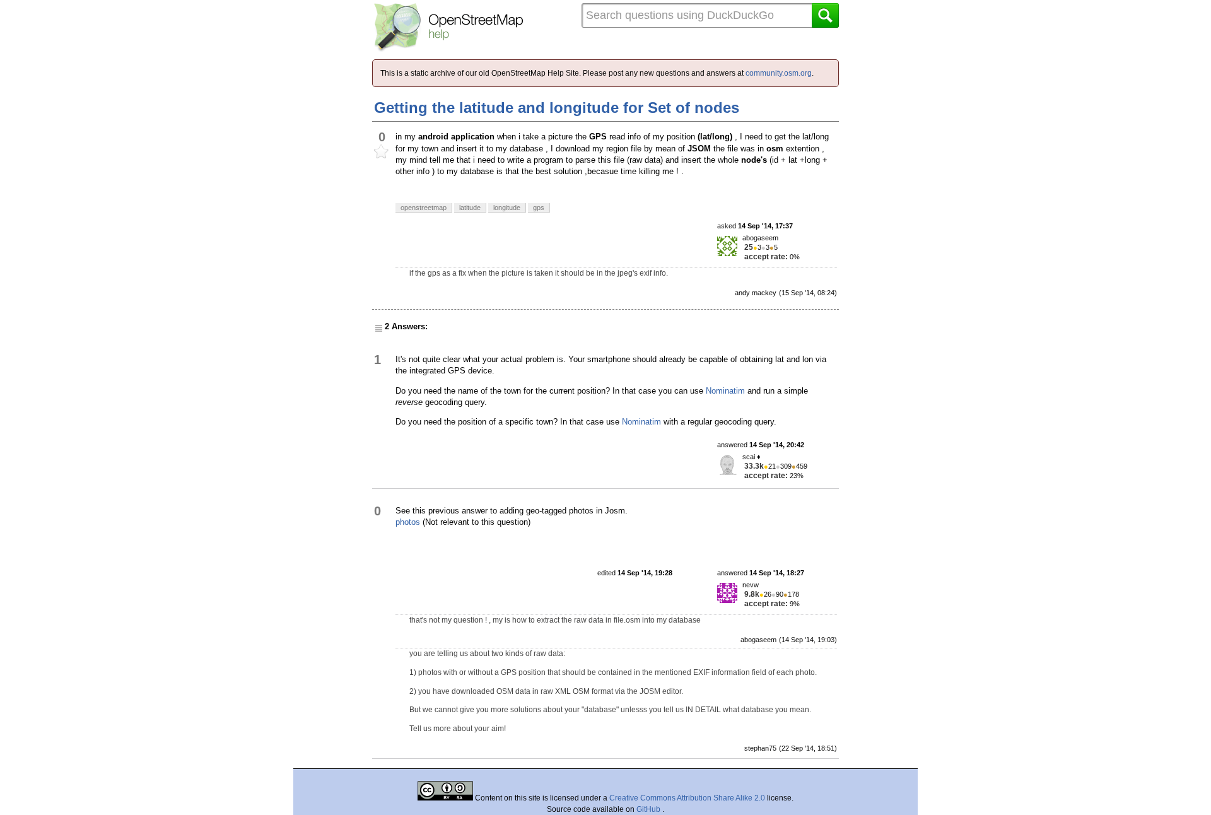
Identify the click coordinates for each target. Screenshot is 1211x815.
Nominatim (725, 391)
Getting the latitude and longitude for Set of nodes (556, 107)
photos (407, 522)
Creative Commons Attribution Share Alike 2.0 (687, 798)
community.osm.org (779, 73)
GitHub (649, 809)
